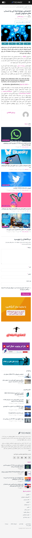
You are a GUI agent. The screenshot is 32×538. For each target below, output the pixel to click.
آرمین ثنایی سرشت (25, 146)
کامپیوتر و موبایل (25, 497)
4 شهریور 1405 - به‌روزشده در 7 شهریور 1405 (13, 231)
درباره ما (6, 524)
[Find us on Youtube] (25, 457)
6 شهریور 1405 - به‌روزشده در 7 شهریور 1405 (16, 169)
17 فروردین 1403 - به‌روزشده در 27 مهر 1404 (16, 415)
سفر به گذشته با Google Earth (16, 413)
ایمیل (29, 274)
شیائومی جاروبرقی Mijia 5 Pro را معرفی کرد (13, 374)
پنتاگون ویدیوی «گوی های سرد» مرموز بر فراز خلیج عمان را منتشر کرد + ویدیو (13, 381)
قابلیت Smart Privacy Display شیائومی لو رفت (12, 472)
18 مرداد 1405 (20, 383)
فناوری (26, 7)
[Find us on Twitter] (29, 457)
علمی (28, 507)
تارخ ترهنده (26, 169)
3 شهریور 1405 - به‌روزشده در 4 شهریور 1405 (16, 420)
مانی (27, 210)
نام (29, 267)
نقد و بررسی (26, 499)
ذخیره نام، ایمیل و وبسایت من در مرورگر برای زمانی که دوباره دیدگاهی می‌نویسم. (15, 288)
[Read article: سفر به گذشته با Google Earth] (28, 414)
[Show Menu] (29, 2)
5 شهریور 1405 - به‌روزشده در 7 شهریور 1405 (18, 210)
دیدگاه (29, 247)
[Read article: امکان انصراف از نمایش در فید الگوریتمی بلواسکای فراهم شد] (16, 156)
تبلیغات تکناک (14, 524)
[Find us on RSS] (14, 457)
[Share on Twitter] (12, 43)
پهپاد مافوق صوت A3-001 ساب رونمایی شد (13, 419)
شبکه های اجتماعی (20, 7)
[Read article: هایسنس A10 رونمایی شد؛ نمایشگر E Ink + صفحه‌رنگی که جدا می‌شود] (28, 401)
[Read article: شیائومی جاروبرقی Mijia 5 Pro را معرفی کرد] (28, 376)
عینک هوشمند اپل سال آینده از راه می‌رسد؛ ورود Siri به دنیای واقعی (13, 478)
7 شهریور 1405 (18, 146)
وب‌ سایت (28, 281)
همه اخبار (21, 524)
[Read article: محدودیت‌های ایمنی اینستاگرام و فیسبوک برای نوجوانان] (16, 200)
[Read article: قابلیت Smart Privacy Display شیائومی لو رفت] (28, 473)
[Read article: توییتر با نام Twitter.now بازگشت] (16, 179)
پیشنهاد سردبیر (5, 226)
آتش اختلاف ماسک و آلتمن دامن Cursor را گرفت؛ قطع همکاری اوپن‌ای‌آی (13, 485)
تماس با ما (28, 525)
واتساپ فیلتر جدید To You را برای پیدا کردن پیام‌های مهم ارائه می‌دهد (13, 466)
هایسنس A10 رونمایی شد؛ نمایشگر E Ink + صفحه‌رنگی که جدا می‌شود (13, 400)
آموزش (27, 502)
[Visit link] (16, 309)
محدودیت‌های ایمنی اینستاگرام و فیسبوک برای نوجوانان (16, 209)
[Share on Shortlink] (27, 43)
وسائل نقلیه (26, 512)
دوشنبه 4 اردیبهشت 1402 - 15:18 (21, 18)
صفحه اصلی (28, 524)
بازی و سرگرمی (26, 515)
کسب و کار (26, 509)
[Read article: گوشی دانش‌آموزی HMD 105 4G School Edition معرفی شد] (28, 394)
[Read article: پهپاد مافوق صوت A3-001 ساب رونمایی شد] (28, 420)
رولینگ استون (21, 66)
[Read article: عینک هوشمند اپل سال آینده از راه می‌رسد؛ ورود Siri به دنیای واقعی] (28, 479)
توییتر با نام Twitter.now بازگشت (22, 188)
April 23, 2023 (24, 84)
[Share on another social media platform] (5, 43)
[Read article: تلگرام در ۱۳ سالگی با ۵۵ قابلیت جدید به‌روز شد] (16, 220)
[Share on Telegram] (19, 43)
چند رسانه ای (26, 517)
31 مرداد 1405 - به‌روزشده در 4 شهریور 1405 (16, 409)
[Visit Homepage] (17, 2)
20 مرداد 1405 (20, 376)
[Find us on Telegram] (21, 457)
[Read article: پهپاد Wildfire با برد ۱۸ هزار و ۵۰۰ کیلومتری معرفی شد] (28, 408)
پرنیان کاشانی (20, 16)
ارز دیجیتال (26, 504)
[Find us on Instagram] (18, 457)
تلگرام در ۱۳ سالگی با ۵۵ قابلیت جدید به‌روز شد (18, 229)
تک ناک (29, 7)
